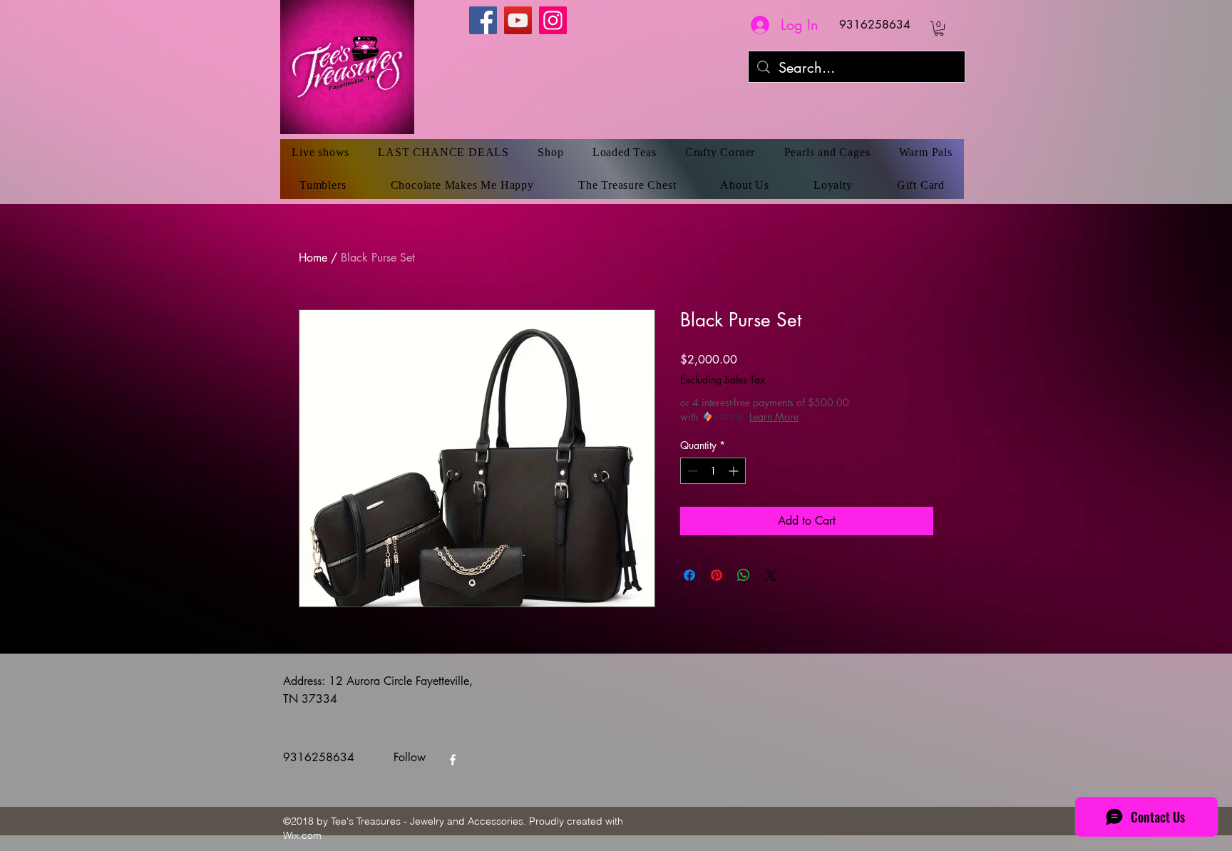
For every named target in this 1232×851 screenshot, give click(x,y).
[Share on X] (770, 575)
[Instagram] (553, 20)
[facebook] (453, 760)
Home (313, 257)
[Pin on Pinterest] (716, 575)
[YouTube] (518, 20)
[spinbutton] (713, 470)
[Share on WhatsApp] (743, 575)
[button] (939, 28)
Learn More (774, 416)
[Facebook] (483, 20)
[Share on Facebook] (689, 575)
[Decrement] (691, 470)
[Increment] (735, 470)
